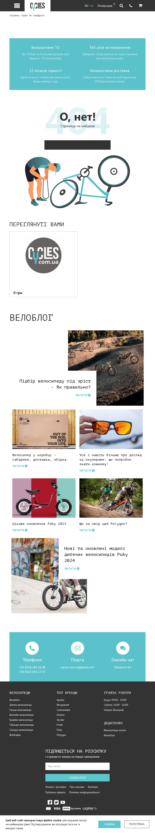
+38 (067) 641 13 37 (32, 672)
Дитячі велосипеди (20, 704)
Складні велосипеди (21, 730)
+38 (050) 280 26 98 (32, 667)
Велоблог (109, 735)
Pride (60, 724)
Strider (60, 720)
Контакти (93, 787)
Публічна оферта (55, 792)
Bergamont (63, 704)
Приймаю (109, 824)
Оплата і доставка (55, 787)
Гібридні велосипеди (21, 724)
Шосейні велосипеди (21, 714)
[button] (141, 5)
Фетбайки (15, 735)
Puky (59, 730)
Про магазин (77, 787)
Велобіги (14, 700)
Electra (60, 714)
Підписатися (77, 777)
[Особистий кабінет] (17, 5)
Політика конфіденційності (84, 792)
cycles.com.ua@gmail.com (77, 667)
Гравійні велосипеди (21, 720)
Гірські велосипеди (20, 710)
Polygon (61, 735)
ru (86, 6)
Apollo (60, 700)
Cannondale (63, 710)
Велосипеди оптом (115, 730)
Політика (136, 824)
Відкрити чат (122, 667)
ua (92, 6)
